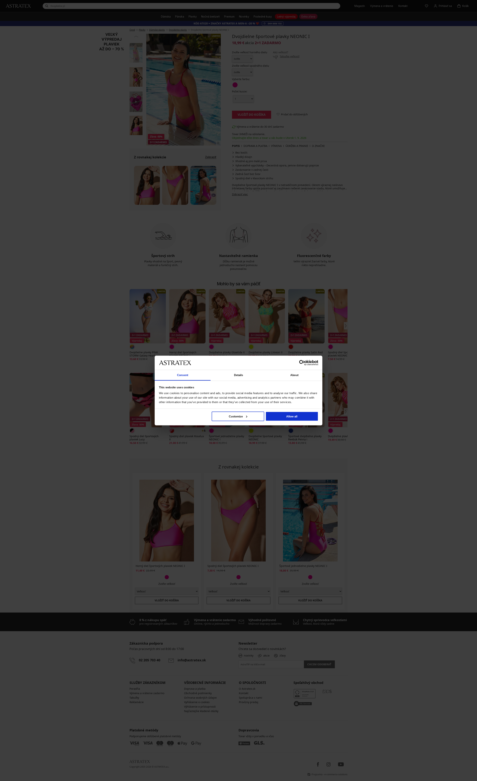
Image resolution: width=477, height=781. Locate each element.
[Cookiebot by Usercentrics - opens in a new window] (302, 362)
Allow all (291, 416)
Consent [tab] (182, 375)
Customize (236, 416)
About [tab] (294, 375)
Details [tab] (238, 375)
